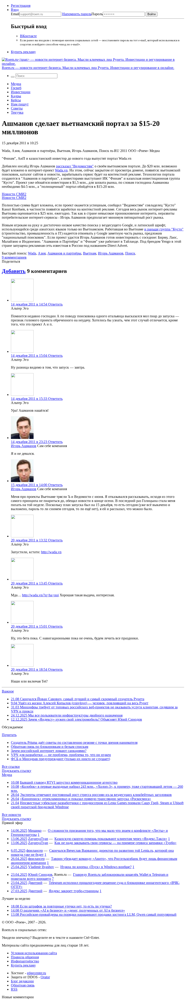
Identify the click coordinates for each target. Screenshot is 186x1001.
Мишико (35, 830)
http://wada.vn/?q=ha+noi (40, 595)
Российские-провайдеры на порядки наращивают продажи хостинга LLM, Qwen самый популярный (93, 914)
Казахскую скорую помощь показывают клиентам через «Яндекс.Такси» (110, 839)
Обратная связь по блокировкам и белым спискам (49, 747)
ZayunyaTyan (38, 839)
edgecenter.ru (36, 973)
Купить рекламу (23, 52)
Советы (17, 108)
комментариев (14, 257)
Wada (32, 253)
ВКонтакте (28, 36)
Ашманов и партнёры (64, 253)
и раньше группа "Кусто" (164, 229)
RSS (14, 989)
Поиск (130, 253)
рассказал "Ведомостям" (75, 166)
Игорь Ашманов (110, 253)
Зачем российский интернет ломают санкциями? (48, 751)
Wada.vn (61, 170)
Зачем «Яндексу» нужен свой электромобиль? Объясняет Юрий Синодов (76, 719)
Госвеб (16, 88)
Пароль (82, 14)
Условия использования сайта (34, 953)
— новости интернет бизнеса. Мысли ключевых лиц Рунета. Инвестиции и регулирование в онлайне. (88, 68)
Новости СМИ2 (14, 194)
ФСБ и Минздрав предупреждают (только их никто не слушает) (60, 759)
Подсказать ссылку (16, 771)
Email (15, 14)
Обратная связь (22, 985)
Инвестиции (20, 92)
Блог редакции (22, 981)
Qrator (45, 977)
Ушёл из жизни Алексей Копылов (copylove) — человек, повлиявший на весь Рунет (79, 703)
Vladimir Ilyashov (41, 867)
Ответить (55, 304)
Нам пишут (20, 104)
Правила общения (25, 957)
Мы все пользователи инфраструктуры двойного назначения (66, 715)
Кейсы (16, 100)
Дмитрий (35, 883)
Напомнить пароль (76, 14)
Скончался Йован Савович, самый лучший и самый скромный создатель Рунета (77, 699)
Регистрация (20, 5)
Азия (42, 253)
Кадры (16, 96)
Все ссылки (11, 766)
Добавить (14, 271)
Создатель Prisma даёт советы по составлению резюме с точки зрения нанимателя (74, 742)
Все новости (11, 815)
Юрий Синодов (40, 874)
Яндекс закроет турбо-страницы (74, 891)
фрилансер (34, 850)
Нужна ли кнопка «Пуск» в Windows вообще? (96, 867)
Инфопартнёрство (25, 961)
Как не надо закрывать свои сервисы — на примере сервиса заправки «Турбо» (115, 843)
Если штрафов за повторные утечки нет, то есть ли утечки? (61, 906)
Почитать (9, 735)
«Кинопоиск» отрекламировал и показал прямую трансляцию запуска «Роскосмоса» (85, 799)
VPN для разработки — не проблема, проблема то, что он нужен (61, 755)
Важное (8, 691)
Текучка (17, 112)
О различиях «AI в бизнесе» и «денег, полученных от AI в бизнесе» (68, 910)
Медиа (16, 84)
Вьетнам (89, 253)
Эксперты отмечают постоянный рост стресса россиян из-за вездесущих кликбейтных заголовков (96, 795)
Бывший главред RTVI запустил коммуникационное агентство (68, 782)
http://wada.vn (51, 552)
